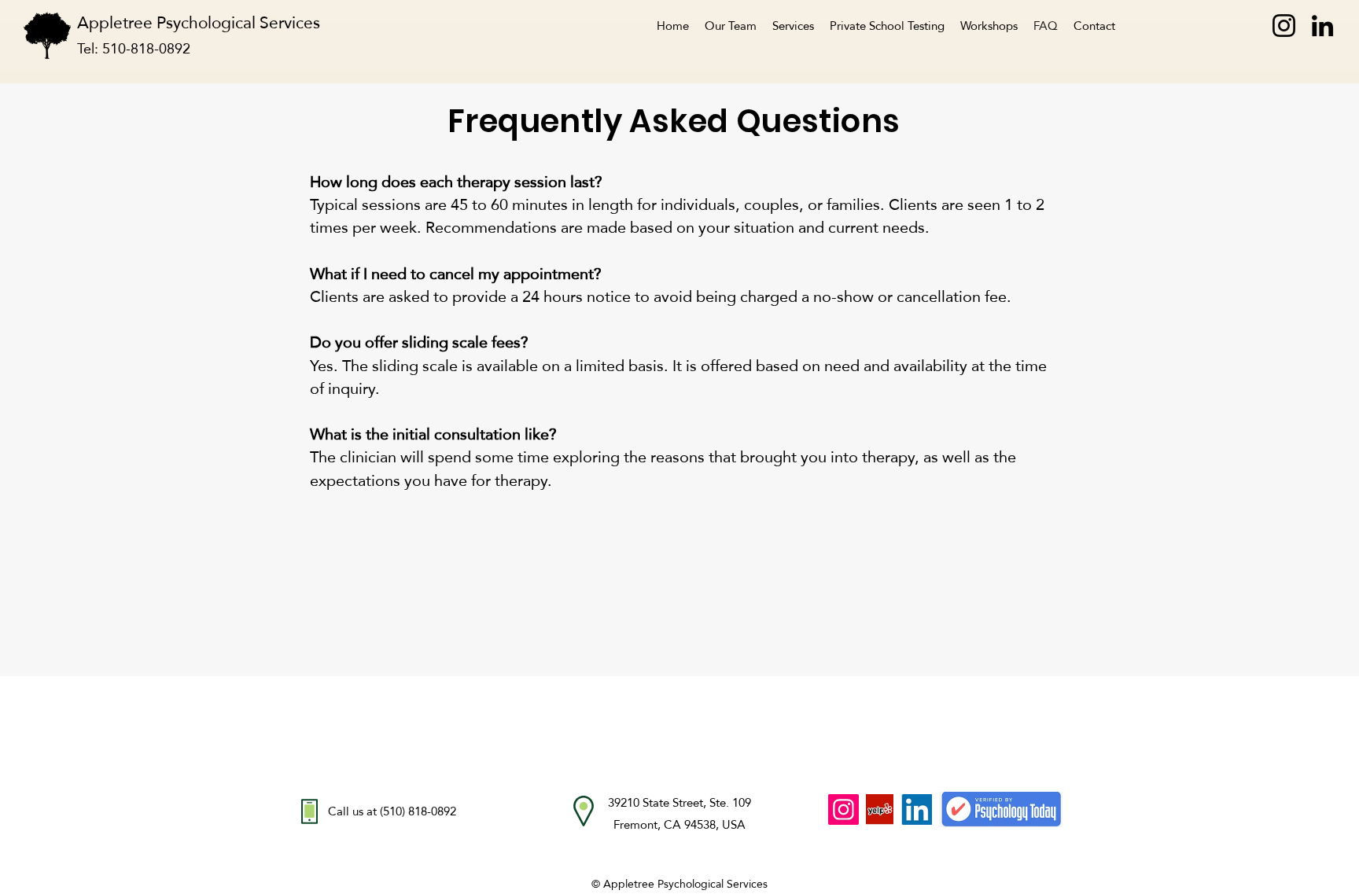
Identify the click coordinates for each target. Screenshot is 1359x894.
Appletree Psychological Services (208, 22)
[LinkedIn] (1322, 25)
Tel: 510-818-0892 (133, 48)
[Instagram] (1284, 25)
